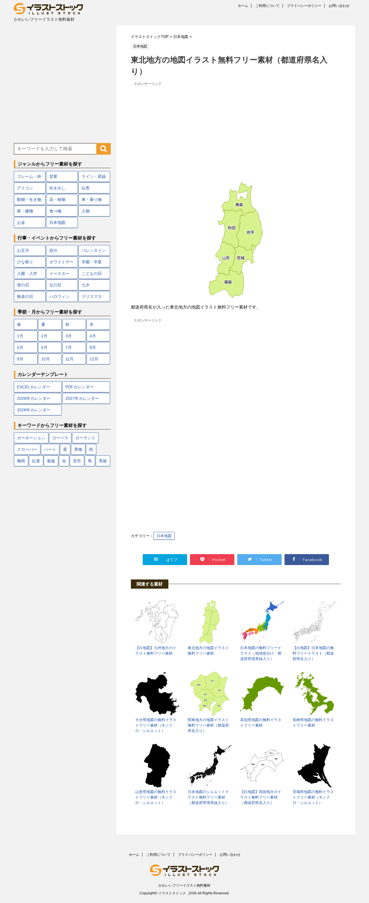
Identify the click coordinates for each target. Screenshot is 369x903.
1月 (20, 336)
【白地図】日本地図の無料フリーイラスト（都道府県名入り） (313, 653)
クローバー (27, 449)
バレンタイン (94, 250)
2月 (44, 336)
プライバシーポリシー (304, 6)
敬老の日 (25, 296)
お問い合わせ (339, 6)
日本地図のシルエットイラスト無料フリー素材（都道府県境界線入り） (208, 797)
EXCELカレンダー (33, 387)
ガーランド (85, 437)
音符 (77, 460)
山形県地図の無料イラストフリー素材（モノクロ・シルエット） (155, 797)
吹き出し (57, 188)
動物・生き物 (29, 199)
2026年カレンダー (33, 398)
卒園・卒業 (92, 262)
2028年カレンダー (33, 410)
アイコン (25, 188)
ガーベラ (60, 437)
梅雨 (21, 460)
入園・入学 (27, 273)
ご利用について (267, 6)
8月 (93, 347)
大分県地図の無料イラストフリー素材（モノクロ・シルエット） (155, 725)
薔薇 (51, 460)
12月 (94, 359)
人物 (86, 211)
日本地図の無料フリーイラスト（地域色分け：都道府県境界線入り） (260, 653)
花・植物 (57, 199)
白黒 (86, 188)
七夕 (86, 285)
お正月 (23, 250)
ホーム (243, 6)
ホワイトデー (61, 262)
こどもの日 (92, 273)
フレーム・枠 (29, 176)
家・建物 (25, 211)
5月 (20, 347)
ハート (50, 449)
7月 (68, 347)
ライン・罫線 (94, 176)
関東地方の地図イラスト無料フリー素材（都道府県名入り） (208, 725)
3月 (68, 336)
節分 (53, 250)
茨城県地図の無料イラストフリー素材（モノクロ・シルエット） (313, 797)
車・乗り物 (92, 199)
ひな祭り (25, 262)
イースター (59, 273)
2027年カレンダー (82, 398)
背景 (53, 176)
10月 (45, 359)
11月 (69, 359)
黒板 (103, 460)
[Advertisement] (236, 128)
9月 (20, 359)
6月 (44, 347)
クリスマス (92, 296)
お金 (21, 222)
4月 (93, 336)
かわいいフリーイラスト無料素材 (184, 885)
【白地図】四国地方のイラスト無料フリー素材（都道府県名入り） (260, 797)
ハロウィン (59, 296)
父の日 (55, 285)
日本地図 (164, 536)
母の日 (23, 285)
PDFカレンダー (79, 387)
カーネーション (31, 437)
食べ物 (55, 211)
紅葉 (36, 460)
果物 (78, 449)
